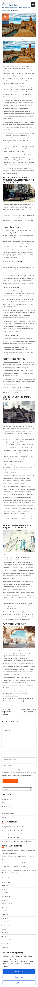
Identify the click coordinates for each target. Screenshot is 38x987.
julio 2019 (4, 907)
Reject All (19, 983)
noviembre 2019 (6, 896)
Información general (21, 39)
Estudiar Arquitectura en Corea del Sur (13, 830)
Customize (19, 977)
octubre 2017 (5, 943)
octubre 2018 (5, 922)
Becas (3, 803)
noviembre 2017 (6, 940)
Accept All (19, 971)
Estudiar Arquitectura (11, 4)
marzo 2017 (5, 947)
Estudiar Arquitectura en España (7, 711)
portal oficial (23, 685)
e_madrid (7, 39)
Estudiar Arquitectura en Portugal (17, 863)
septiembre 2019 (7, 904)
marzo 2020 (5, 886)
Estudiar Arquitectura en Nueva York (28, 710)
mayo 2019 (5, 914)
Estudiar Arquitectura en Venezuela (12, 834)
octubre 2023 (6, 882)
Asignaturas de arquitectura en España (13, 851)
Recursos (4, 817)
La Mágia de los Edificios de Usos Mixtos (13, 827)
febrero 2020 (5, 889)
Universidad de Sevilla (23, 428)
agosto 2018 (5, 925)
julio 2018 (4, 929)
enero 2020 (5, 893)
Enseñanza (5, 810)
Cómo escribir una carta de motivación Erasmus (16, 841)
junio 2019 (5, 911)
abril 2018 (4, 936)
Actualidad (5, 799)
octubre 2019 (5, 900)
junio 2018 (5, 933)
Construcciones (6, 806)
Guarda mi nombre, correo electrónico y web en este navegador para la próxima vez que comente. (19, 774)
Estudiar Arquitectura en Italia (10, 837)
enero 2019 (5, 918)
